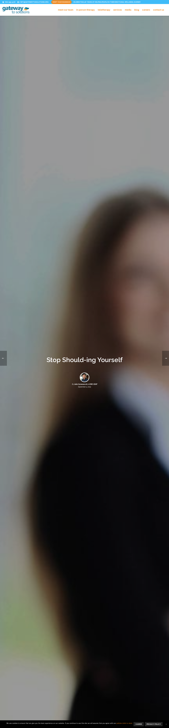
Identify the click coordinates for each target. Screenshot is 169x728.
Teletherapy (104, 10)
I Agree (138, 724)
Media (128, 10)
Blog (136, 10)
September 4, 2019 (84, 387)
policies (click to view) (124, 723)
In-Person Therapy (85, 10)
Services (117, 10)
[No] (166, 724)
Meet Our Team (65, 10)
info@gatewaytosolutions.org (34, 2)
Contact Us (158, 10)
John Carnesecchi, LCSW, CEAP (85, 384)
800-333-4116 (10, 2)
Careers (146, 10)
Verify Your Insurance (61, 2)
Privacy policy (154, 724)
